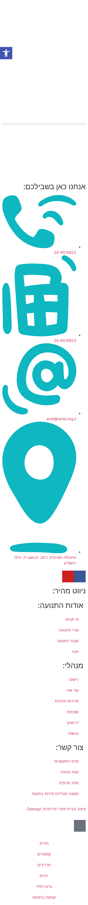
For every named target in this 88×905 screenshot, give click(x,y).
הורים (44, 843)
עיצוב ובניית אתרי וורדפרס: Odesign (56, 809)
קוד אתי (72, 690)
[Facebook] (80, 576)
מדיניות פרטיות (67, 701)
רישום (74, 679)
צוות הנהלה (70, 772)
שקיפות (73, 711)
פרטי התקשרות (66, 761)
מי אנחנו (72, 619)
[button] (44, 124)
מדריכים (44, 864)
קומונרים (44, 854)
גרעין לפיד (44, 886)
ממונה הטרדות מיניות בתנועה (55, 793)
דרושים (73, 722)
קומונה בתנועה (44, 897)
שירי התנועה (69, 630)
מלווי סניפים (69, 782)
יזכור (75, 651)
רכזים (44, 875)
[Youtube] (68, 576)
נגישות (73, 733)
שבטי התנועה (68, 641)
